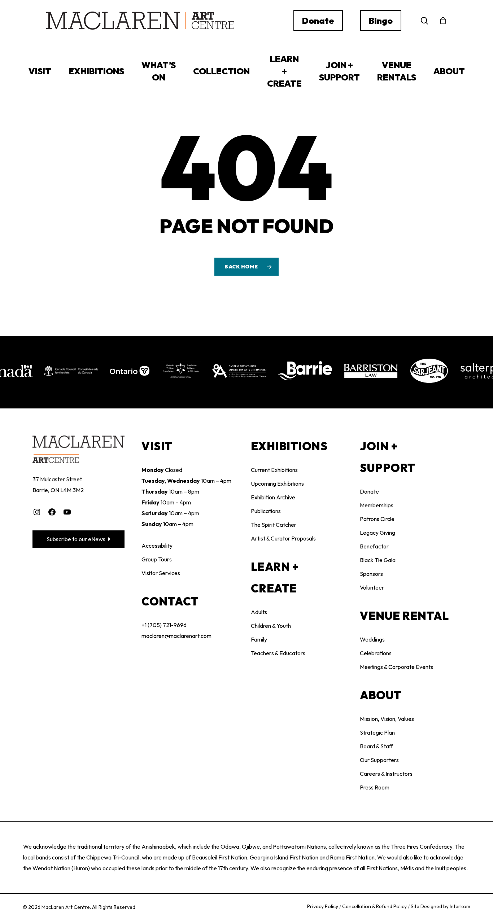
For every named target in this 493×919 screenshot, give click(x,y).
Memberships (376, 505)
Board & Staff (376, 746)
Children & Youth (271, 625)
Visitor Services (160, 573)
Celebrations (376, 653)
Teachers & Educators (278, 653)
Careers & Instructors (386, 773)
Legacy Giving (377, 532)
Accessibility (157, 545)
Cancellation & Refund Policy (375, 906)
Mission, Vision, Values (387, 718)
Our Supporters (379, 759)
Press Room (374, 787)
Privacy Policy (323, 906)
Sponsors (371, 573)
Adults (259, 612)
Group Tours (156, 559)
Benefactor (374, 546)
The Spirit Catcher (273, 524)
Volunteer (372, 587)
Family (259, 639)
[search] (424, 21)
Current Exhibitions (274, 469)
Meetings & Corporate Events (396, 666)
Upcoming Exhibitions (277, 483)
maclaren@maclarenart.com (176, 635)
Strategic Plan (377, 732)
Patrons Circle (377, 518)
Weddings (372, 639)
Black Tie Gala (378, 560)
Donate (369, 491)
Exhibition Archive (273, 497)
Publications (266, 511)
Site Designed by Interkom (440, 906)
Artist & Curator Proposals (283, 538)
